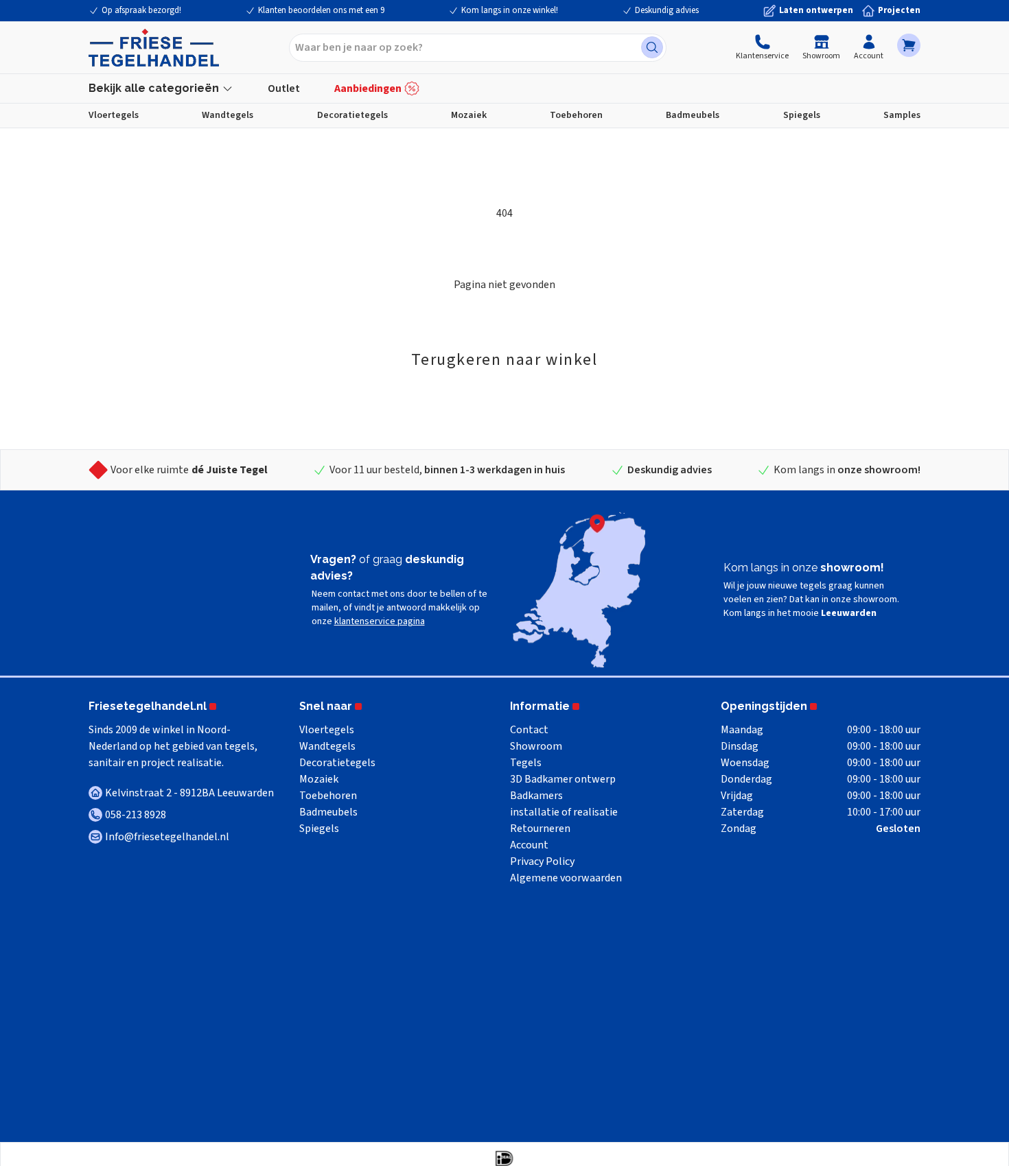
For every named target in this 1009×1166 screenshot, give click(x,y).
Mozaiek (469, 115)
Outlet (284, 88)
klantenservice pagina (379, 621)
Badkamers (536, 795)
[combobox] (477, 48)
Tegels (526, 762)
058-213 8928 (135, 814)
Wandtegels (227, 115)
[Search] (652, 47)
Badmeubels (692, 115)
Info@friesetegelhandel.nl (167, 836)
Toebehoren (576, 115)
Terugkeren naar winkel (504, 360)
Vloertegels (114, 115)
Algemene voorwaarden (566, 877)
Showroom (821, 56)
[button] (908, 45)
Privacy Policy (542, 861)
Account (868, 56)
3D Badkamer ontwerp (563, 779)
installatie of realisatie (564, 812)
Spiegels (801, 115)
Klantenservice (762, 56)
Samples (901, 115)
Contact (529, 729)
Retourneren (540, 828)
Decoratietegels (352, 115)
